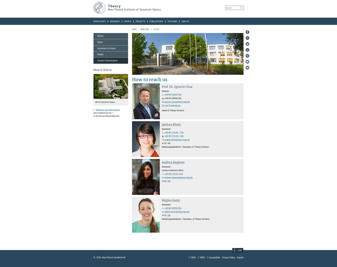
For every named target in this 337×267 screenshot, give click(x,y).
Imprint (240, 257)
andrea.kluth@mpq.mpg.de (177, 140)
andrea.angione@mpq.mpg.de (178, 177)
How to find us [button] (102, 69)
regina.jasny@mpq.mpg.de (176, 212)
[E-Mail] (247, 62)
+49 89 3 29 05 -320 (173, 174)
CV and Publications (171, 105)
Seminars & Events (106, 48)
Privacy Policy (228, 257)
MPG (193, 257)
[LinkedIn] (247, 38)
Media (100, 54)
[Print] (247, 68)
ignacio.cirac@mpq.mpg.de (177, 102)
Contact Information (107, 60)
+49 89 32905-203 (172, 208)
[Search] (241, 8)
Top (240, 250)
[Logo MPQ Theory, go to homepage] (142, 8)
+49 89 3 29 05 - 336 (174, 136)
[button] (125, 97)
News (100, 42)
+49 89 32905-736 (172, 94)
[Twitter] (247, 50)
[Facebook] (247, 32)
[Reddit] (247, 44)
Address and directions (108, 110)
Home (100, 36)
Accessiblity (214, 257)
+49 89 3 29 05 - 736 (174, 132)
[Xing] (247, 56)
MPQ (202, 257)
